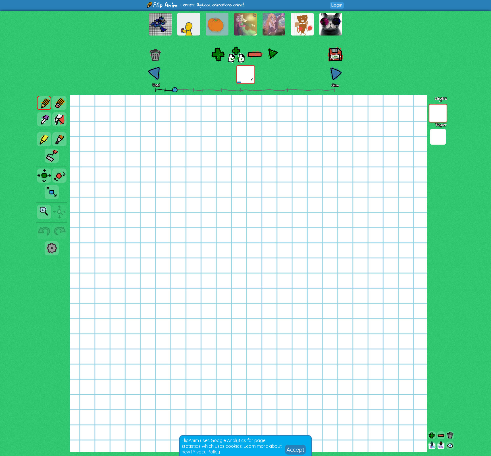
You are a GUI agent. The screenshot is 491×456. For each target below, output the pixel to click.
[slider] (175, 89)
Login (336, 5)
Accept (295, 449)
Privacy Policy (205, 452)
